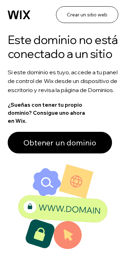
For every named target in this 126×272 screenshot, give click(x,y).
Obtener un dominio (59, 143)
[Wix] (19, 15)
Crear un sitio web (87, 15)
